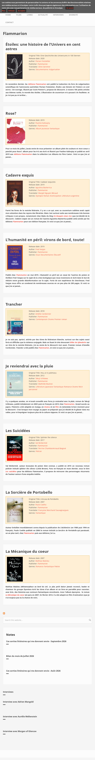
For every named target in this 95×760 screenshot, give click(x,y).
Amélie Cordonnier (43, 314)
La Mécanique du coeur (27, 551)
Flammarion (43, 64)
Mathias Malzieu (42, 561)
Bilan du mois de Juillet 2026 (20, 656)
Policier (39, 451)
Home (8, 15)
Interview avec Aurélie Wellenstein (20, 716)
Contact (9, 22)
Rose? (11, 113)
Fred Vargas (40, 249)
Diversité (73, 15)
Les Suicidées (18, 430)
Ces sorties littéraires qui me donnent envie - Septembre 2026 (36, 641)
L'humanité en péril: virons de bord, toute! (45, 239)
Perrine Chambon (45, 448)
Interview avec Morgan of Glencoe (19, 731)
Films (18, 15)
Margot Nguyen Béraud (48, 193)
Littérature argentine (70, 196)
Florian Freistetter (43, 61)
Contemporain (42, 319)
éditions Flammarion (37, 84)
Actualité (43, 15)
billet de (78, 342)
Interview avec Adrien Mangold (18, 701)
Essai (38, 255)
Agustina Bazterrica (44, 187)
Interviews (58, 15)
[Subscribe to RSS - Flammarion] (47, 613)
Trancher (14, 304)
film (57, 407)
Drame (51, 319)
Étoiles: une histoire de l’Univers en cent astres (43, 46)
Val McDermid (41, 443)
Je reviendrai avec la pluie (29, 366)
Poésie (57, 566)
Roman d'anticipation (52, 196)
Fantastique (54, 128)
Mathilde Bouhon (45, 384)
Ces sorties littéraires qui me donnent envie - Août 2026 (33, 670)
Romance (68, 387)
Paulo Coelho (41, 504)
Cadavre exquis (20, 175)
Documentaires (42, 69)
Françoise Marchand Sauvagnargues (53, 510)
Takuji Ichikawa (42, 378)
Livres (30, 15)
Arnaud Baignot (59, 448)
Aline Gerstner (44, 67)
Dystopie (39, 196)
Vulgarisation (54, 69)
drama (47, 407)
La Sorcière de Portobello (29, 492)
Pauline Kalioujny (43, 123)
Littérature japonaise (44, 387)
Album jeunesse (42, 128)
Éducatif (57, 255)
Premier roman (60, 319)
